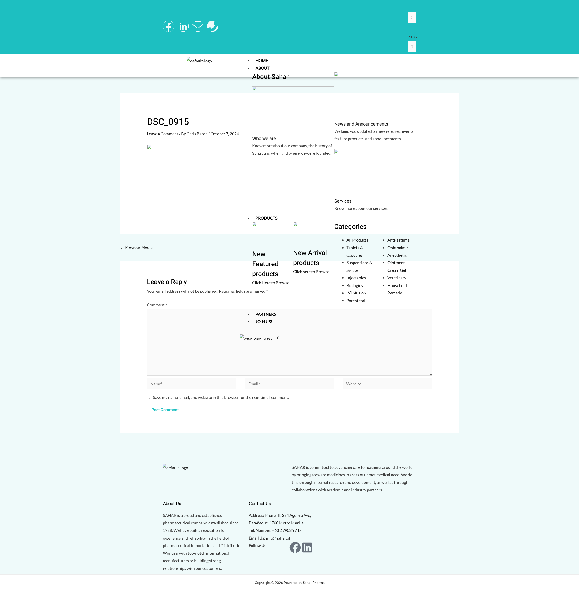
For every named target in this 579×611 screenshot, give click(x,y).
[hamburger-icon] (411, 61)
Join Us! (264, 321)
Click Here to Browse (270, 282)
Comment (157, 304)
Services (342, 201)
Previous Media (136, 247)
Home (262, 60)
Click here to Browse (311, 271)
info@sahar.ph (278, 537)
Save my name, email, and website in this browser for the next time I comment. (221, 397)
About (263, 68)
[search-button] (413, 28)
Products (267, 218)
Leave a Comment (162, 133)
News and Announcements (361, 124)
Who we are (264, 138)
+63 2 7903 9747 (286, 530)
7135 (412, 36)
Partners (266, 314)
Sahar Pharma (314, 582)
